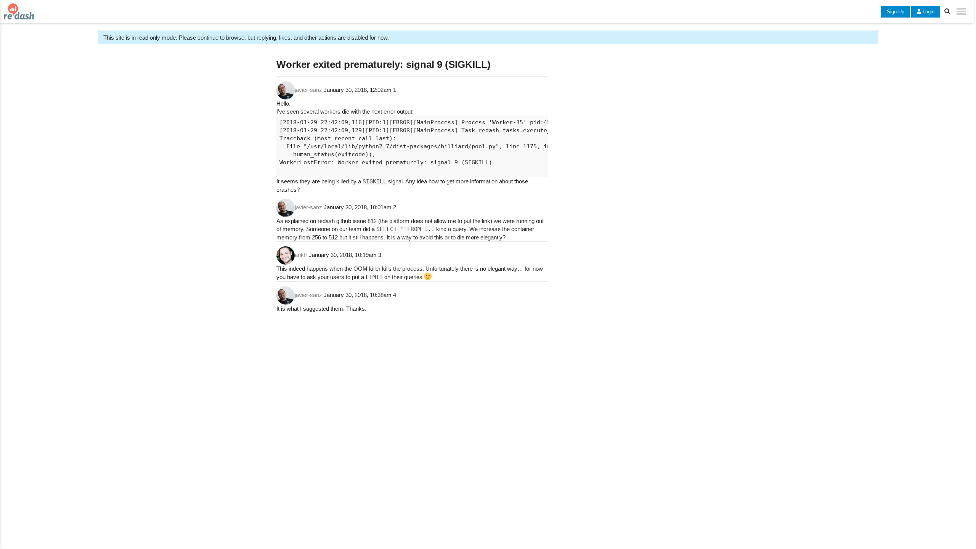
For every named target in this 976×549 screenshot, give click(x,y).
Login (927, 11)
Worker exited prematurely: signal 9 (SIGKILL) (383, 64)
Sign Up (895, 11)
